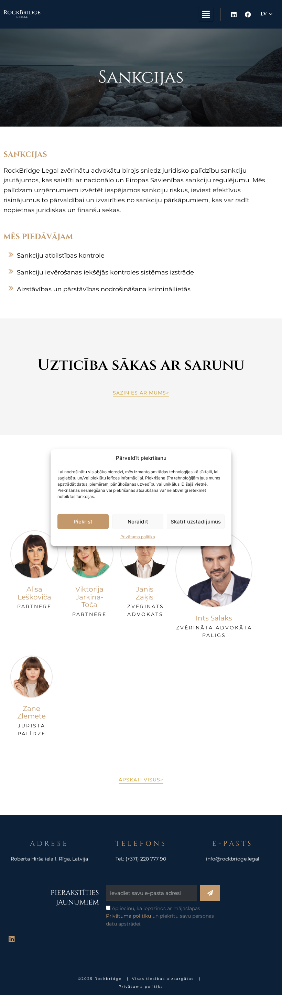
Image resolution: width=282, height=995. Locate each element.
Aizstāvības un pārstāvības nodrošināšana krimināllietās (104, 289)
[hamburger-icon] (206, 14)
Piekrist (83, 521)
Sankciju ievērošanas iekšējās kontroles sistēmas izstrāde (105, 272)
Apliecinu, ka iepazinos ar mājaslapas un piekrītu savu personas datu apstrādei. (160, 916)
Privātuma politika (137, 536)
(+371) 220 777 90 (146, 859)
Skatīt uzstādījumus (196, 521)
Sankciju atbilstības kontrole (61, 255)
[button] (141, 255)
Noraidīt (138, 521)
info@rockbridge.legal (232, 859)
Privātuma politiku (128, 916)
